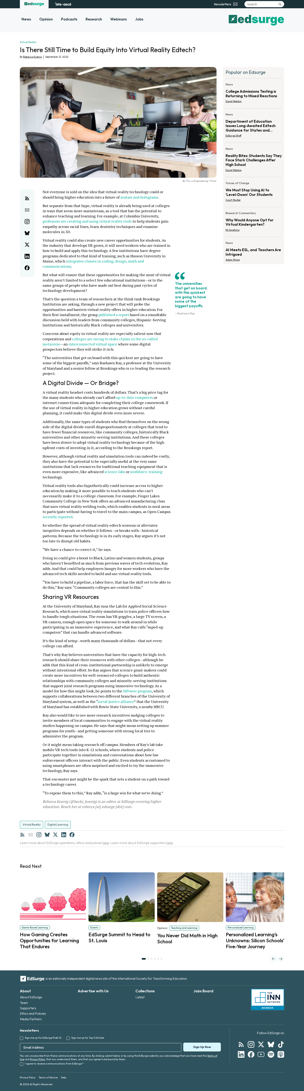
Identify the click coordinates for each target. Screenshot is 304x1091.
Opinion (46, 19)
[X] (55, 834)
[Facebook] (71, 834)
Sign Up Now (202, 1047)
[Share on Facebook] (27, 267)
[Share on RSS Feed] (27, 198)
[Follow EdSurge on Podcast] (281, 1054)
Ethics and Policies (33, 1013)
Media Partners (31, 1019)
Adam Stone (233, 259)
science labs (114, 471)
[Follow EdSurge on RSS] (241, 1044)
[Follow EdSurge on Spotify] (271, 1054)
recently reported (57, 516)
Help (63, 1077)
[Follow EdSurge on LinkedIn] (241, 1054)
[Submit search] (280, 4)
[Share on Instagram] (27, 221)
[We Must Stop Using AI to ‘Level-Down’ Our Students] (254, 192)
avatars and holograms (139, 197)
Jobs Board (203, 991)
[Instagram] (38, 834)
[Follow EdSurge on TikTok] (281, 1044)
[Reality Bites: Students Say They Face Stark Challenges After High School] (254, 160)
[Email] (30, 834)
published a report (113, 314)
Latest (140, 997)
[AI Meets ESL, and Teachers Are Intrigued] (254, 250)
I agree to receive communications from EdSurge (54, 1063)
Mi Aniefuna (232, 229)
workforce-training (146, 471)
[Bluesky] (47, 834)
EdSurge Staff (233, 135)
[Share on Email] (27, 209)
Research (94, 19)
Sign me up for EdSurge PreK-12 (43, 1037)
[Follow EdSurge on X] (261, 1044)
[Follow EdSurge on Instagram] (251, 1044)
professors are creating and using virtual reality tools (87, 221)
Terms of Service (48, 1077)
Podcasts (69, 19)
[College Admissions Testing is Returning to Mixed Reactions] (254, 94)
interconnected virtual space (92, 344)
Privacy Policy (37, 1059)
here (106, 843)
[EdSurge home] (34, 4)
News (26, 19)
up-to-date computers (134, 397)
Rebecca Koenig (32, 56)
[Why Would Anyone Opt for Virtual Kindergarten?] (254, 222)
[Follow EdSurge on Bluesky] (271, 1044)
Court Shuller (233, 199)
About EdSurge (31, 997)
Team (24, 1003)
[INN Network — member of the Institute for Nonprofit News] (267, 999)
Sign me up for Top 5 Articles (87, 1037)
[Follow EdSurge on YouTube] (261, 1054)
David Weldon (234, 101)
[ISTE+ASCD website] (63, 4)
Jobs (139, 19)
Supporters (28, 1008)
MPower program (137, 690)
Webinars (118, 19)
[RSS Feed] (22, 834)
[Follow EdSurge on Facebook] (251, 1054)
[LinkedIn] (63, 834)
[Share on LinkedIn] (27, 256)
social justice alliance (116, 701)
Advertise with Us (93, 991)
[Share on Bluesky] (27, 233)
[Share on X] (27, 244)
